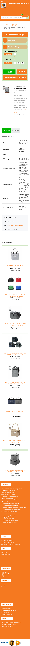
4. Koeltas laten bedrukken (8, 494)
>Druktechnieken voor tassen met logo (11, 622)
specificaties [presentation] (6, 130)
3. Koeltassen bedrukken (7, 492)
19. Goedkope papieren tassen (9, 522)
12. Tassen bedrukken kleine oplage (10, 509)
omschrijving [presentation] (15, 130)
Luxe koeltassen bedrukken (11, 26)
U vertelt (3, 585)
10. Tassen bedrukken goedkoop (9, 505)
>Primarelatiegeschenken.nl (8, 610)
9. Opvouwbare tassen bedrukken (10, 503)
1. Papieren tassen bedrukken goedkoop (11, 489)
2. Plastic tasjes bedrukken (8, 490)
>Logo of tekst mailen (7, 626)
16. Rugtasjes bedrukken (7, 517)
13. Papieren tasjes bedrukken (9, 511)
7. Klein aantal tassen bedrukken (9, 500)
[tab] (6, 130)
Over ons (3, 587)
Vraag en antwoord (6, 554)
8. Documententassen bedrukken (10, 502)
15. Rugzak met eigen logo (8, 515)
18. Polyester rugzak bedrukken (9, 520)
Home (6, 24)
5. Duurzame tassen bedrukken (9, 496)
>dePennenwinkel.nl (6, 608)
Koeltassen (14, 24)
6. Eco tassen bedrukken (7, 498)
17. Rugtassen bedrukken (7, 518)
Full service (4, 552)
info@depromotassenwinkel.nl (16, 225)
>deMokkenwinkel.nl (6, 614)
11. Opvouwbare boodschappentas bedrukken (13, 507)
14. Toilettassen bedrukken (8, 513)
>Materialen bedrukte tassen (8, 624)
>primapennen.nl (5, 612)
